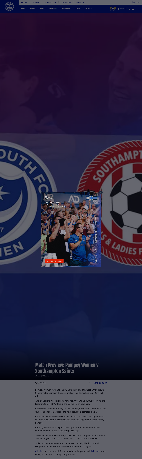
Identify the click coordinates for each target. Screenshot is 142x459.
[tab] (101, 192)
